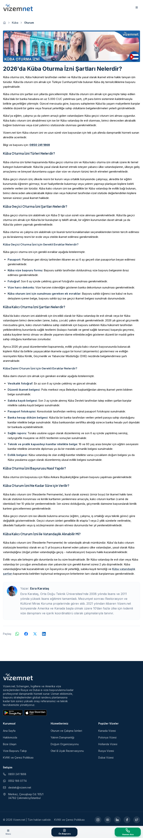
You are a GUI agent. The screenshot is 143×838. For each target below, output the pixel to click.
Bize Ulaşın (9, 744)
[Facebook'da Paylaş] (26, 634)
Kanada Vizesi (107, 730)
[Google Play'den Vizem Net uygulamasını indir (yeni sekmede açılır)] (13, 713)
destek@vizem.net (19, 787)
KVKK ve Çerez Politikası (18, 757)
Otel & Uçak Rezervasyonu (67, 750)
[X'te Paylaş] (35, 634)
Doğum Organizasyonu (65, 744)
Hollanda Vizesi (107, 744)
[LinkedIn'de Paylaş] (44, 634)
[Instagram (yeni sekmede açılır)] (98, 819)
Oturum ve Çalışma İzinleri (66, 730)
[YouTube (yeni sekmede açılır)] (107, 819)
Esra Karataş (39, 588)
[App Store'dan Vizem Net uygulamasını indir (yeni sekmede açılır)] (35, 713)
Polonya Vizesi (107, 737)
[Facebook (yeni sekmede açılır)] (127, 819)
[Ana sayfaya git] (4, 22)
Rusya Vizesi (106, 750)
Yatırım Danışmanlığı (62, 737)
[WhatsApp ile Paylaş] (17, 634)
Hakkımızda (10, 737)
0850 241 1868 (39, 145)
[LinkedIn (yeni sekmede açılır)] (117, 819)
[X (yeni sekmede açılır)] (136, 819)
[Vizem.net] (18, 676)
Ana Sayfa (9, 730)
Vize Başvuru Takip (15, 750)
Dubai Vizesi (106, 757)
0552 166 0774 (17, 780)
